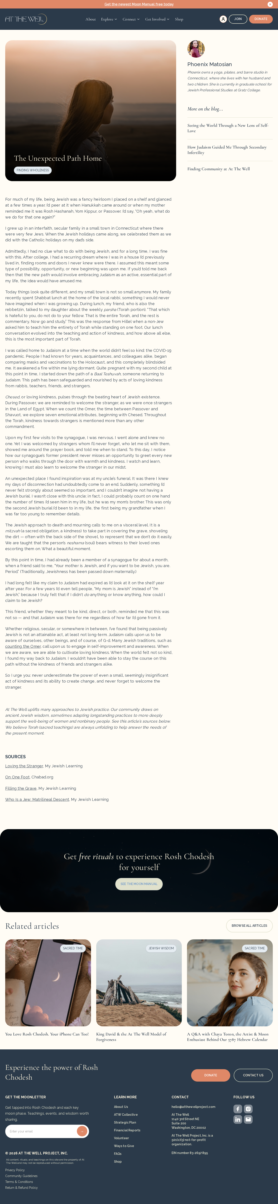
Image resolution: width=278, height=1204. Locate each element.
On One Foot (17, 777)
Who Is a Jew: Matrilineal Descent (37, 799)
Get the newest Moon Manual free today (139, 4)
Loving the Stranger (24, 766)
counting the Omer (23, 646)
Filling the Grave (20, 788)
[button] (109, 19)
